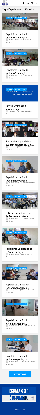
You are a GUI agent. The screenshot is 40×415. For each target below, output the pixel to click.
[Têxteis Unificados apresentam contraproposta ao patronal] (20, 93)
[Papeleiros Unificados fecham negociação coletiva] (20, 343)
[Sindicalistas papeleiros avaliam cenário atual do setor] (20, 129)
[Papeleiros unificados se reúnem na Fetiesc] (20, 236)
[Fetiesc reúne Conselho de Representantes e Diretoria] (20, 200)
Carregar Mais (20, 374)
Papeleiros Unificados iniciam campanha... (18, 322)
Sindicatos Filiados (20, 18)
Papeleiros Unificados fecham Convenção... (18, 36)
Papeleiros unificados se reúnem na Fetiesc (19, 250)
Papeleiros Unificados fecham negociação (18, 179)
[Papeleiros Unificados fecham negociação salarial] (20, 272)
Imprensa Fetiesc (14, 39)
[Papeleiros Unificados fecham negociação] (20, 164)
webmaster (12, 111)
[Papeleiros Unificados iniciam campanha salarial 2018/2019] (20, 307)
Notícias (9, 18)
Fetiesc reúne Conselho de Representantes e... (18, 214)
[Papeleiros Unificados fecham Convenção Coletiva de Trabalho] (20, 21)
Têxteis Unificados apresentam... (16, 107)
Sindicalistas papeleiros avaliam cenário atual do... (20, 143)
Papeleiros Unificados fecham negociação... (18, 286)
